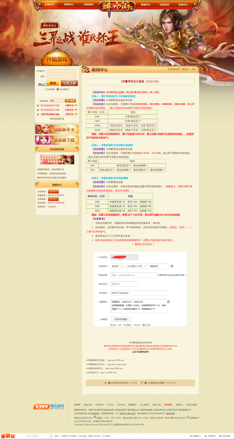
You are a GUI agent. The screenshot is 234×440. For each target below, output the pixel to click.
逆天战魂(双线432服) (50, 105)
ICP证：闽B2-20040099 (153, 418)
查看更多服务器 (57, 119)
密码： (44, 76)
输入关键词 (33, 436)
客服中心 (145, 5)
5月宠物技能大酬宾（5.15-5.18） (162, 383)
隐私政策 (171, 413)
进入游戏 (70, 100)
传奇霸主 (168, 405)
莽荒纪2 (179, 405)
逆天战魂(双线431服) (50, 110)
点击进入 (53, 191)
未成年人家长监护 (127, 413)
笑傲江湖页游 (94, 436)
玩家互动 (164, 5)
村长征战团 (192, 405)
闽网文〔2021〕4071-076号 (109, 418)
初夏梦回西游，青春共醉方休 (50, 169)
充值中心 (186, 5)
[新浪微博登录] (42, 84)
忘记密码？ (65, 89)
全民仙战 (82, 436)
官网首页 (47, 5)
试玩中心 (94, 372)
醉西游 (117, 8)
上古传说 (121, 405)
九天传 (110, 405)
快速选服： (45, 101)
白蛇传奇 (99, 405)
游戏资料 (89, 5)
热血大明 (88, 405)
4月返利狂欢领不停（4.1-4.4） (124, 383)
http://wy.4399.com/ (109, 372)
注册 (69, 83)
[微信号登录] (45, 84)
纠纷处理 (95, 413)
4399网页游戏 (48, 406)
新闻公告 (69, 5)
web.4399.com (100, 424)
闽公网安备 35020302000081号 (151, 413)
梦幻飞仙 (157, 405)
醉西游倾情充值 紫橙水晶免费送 (51, 177)
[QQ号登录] (39, 84)
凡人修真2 (144, 405)
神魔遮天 (132, 405)
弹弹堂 (77, 405)
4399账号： (41, 71)
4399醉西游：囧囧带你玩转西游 (51, 173)
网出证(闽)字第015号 (132, 418)
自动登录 (51, 89)
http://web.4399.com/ (114, 368)
